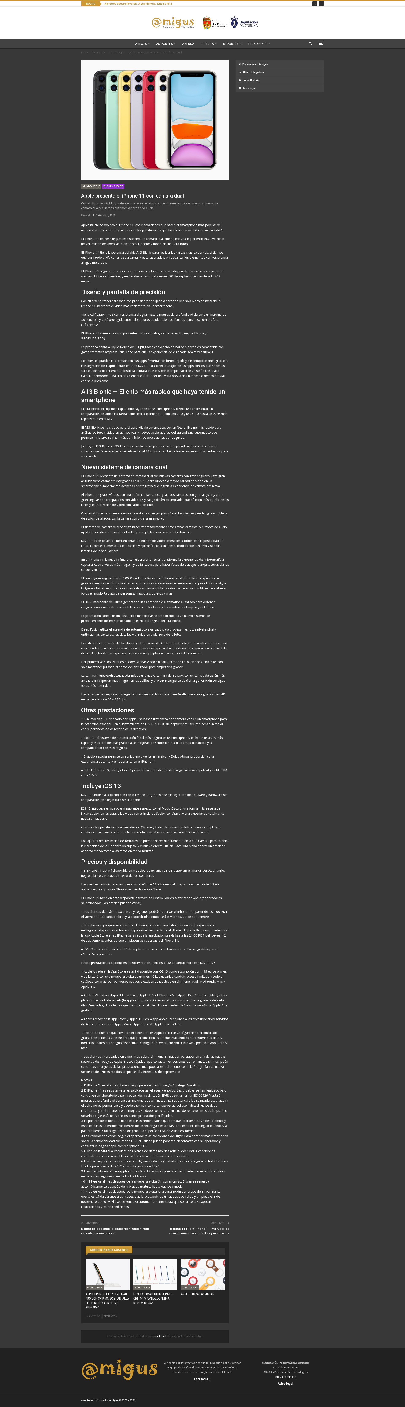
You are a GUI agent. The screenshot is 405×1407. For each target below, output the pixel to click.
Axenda (188, 43)
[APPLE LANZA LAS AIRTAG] (203, 1274)
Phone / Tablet (113, 186)
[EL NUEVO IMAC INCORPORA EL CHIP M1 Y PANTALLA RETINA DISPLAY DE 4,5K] (155, 1274)
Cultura (207, 43)
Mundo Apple (91, 186)
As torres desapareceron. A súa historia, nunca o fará (138, 3)
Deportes (231, 43)
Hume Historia (251, 80)
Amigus (141, 43)
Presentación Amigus (255, 64)
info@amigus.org (285, 1376)
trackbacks (162, 1336)
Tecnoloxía (257, 43)
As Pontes (164, 43)
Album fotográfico (253, 72)
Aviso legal (248, 88)
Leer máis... (202, 1379)
